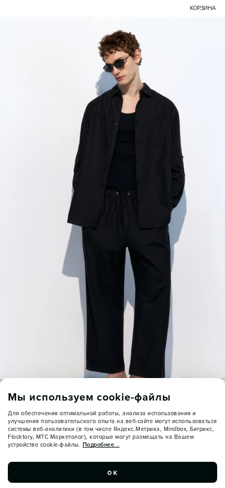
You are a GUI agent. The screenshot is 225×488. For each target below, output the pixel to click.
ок (112, 472)
